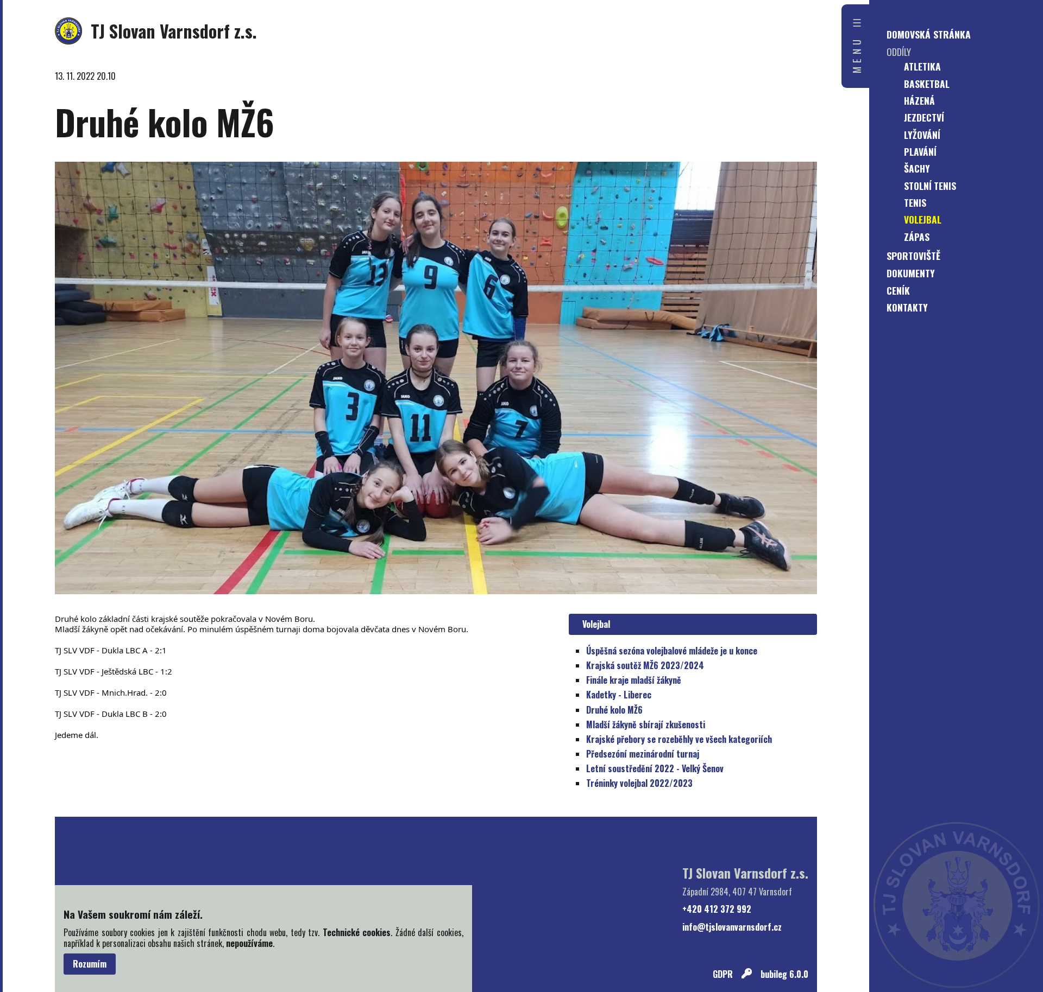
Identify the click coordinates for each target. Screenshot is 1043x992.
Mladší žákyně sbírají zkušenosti (645, 724)
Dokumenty (911, 273)
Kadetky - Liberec (618, 694)
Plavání (920, 151)
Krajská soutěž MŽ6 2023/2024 (645, 665)
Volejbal (594, 624)
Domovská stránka (929, 34)
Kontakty (907, 307)
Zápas (916, 237)
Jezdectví (924, 117)
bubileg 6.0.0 (784, 974)
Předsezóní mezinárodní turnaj (642, 753)
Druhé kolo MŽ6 (614, 709)
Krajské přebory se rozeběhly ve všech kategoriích (679, 739)
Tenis (915, 202)
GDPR (723, 974)
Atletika (922, 66)
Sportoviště (913, 256)
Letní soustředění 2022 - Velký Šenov (655, 768)
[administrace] (747, 974)
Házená (919, 100)
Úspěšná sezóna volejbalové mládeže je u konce (671, 650)
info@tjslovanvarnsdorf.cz (732, 927)
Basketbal (927, 84)
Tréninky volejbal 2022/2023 (639, 783)
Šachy (917, 168)
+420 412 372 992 (716, 909)
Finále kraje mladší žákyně (633, 679)
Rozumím (89, 963)
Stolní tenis (930, 186)
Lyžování (922, 135)
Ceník (898, 290)
